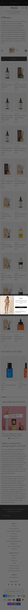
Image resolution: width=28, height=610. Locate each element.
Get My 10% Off (21, 307)
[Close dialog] (27, 296)
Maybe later (21, 309)
